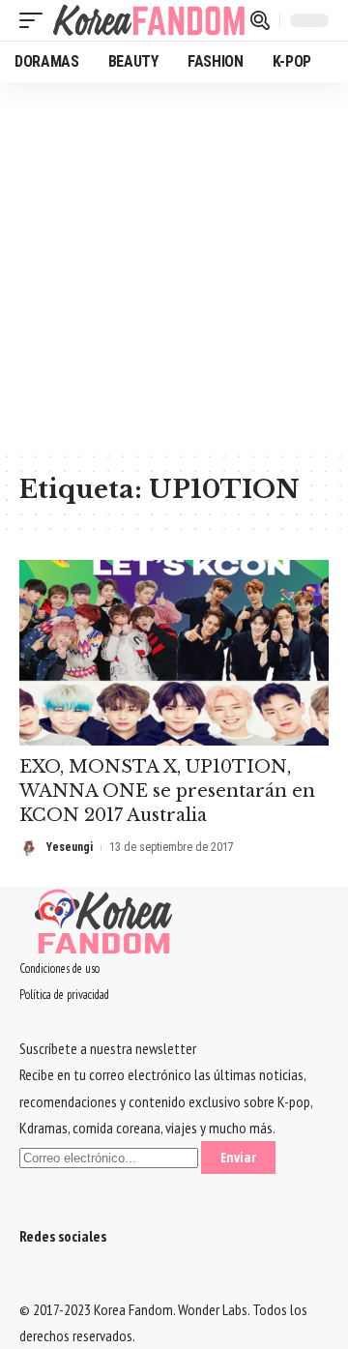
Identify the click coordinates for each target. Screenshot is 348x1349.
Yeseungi (69, 847)
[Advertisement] (174, 266)
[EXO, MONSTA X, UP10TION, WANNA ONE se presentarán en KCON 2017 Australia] (174, 653)
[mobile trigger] (35, 20)
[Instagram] (60, 1283)
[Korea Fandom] (149, 20)
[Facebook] (25, 1283)
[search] (260, 20)
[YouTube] (48, 1283)
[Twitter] (37, 1283)
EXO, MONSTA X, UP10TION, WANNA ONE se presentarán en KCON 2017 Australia (167, 791)
